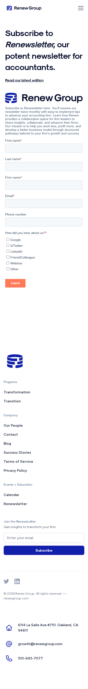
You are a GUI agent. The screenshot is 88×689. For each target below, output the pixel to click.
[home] (24, 8)
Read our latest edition (24, 80)
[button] (79, 8)
